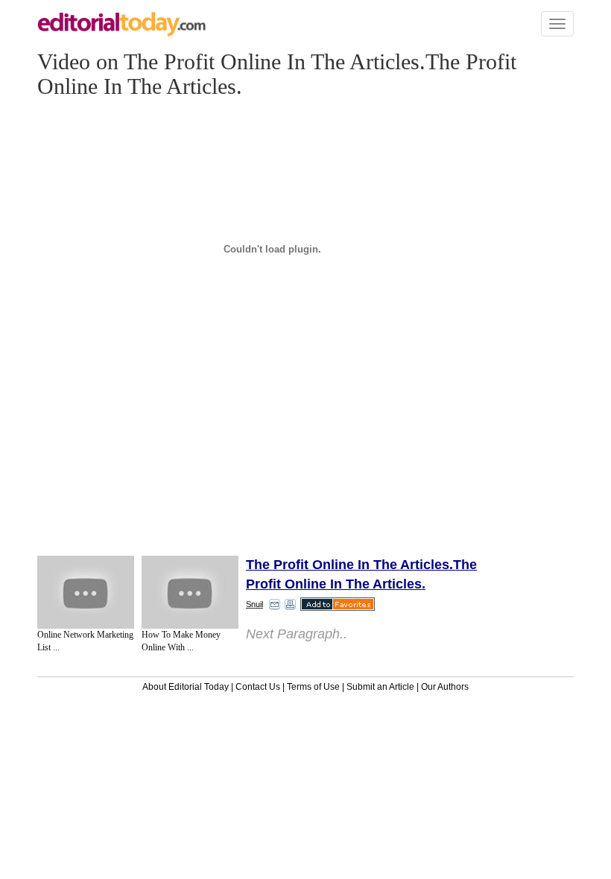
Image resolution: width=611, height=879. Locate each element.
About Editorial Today (185, 687)
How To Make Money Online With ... (181, 641)
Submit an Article (380, 687)
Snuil (254, 604)
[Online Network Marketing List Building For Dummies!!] (85, 592)
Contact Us (257, 687)
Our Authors (445, 687)
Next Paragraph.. (296, 633)
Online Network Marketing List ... (85, 641)
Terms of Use (313, 687)
